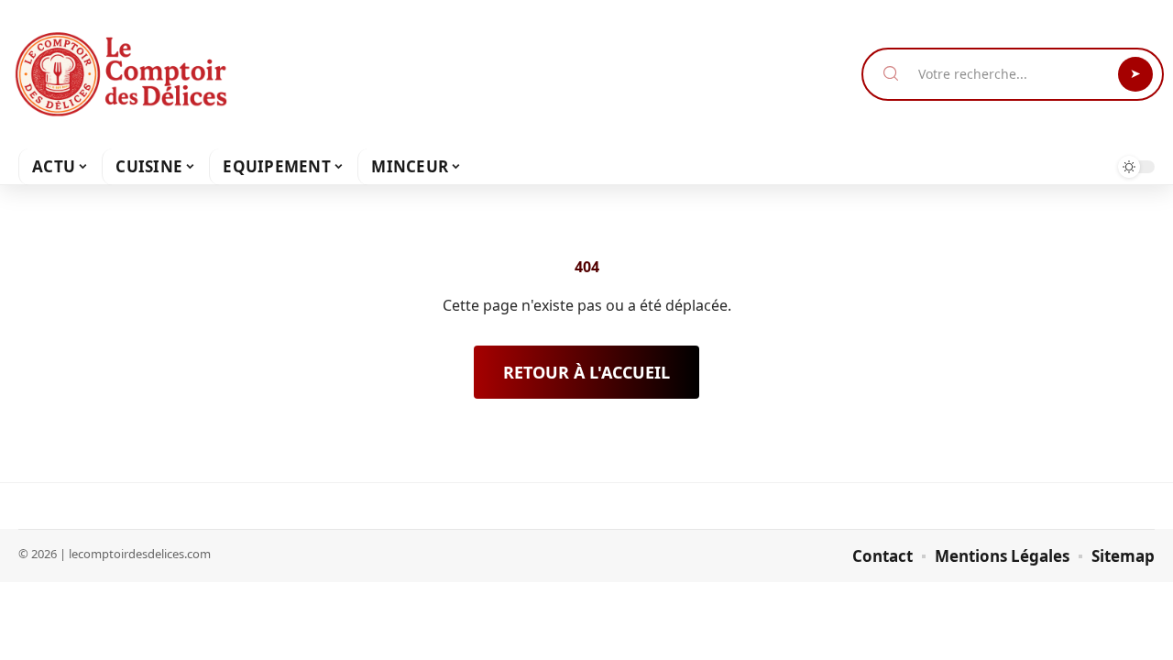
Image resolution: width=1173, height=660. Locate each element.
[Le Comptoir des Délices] (121, 74)
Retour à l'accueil (586, 372)
